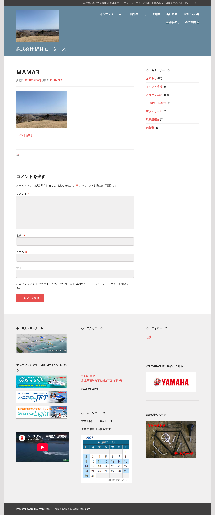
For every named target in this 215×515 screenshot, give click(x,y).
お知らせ (151, 78)
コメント (23, 193)
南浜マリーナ (154, 111)
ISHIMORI (56, 80)
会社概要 (171, 14)
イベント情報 (154, 86)
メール (22, 251)
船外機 (134, 14)
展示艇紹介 (152, 119)
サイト (20, 267)
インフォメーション (112, 14)
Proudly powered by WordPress (33, 508)
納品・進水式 (158, 103)
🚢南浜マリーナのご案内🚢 (182, 22)
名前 (20, 235)
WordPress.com (81, 508)
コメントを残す (24, 135)
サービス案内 (152, 14)
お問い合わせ (191, 14)
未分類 (150, 127)
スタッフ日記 (154, 95)
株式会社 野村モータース (41, 49)
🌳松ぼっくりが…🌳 (21, 154)
